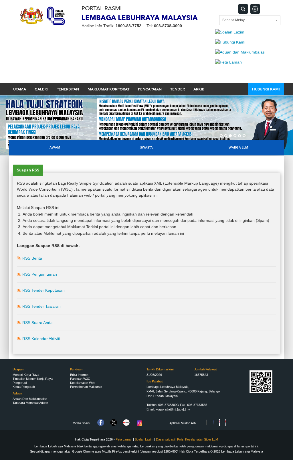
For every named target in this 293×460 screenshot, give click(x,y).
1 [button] (221, 135)
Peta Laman (124, 439)
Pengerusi (20, 382)
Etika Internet (79, 374)
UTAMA (19, 89)
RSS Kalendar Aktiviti (41, 338)
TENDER (177, 89)
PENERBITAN (67, 89)
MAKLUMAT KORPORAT (108, 89)
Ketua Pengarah (24, 386)
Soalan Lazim (144, 439)
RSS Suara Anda (37, 322)
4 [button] (234, 135)
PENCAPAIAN (150, 89)
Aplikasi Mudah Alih (182, 423)
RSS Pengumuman (39, 274)
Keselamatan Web (82, 382)
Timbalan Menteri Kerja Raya (33, 378)
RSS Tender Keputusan (43, 290)
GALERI (41, 89)
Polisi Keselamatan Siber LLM (197, 439)
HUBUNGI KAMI (266, 89)
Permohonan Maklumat (86, 386)
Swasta (146, 147)
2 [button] (225, 135)
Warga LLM (238, 147)
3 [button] (230, 135)
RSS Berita (32, 258)
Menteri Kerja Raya (26, 374)
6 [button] (244, 135)
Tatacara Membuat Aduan (30, 402)
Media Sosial (81, 423)
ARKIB (198, 89)
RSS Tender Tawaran (41, 306)
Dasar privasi (165, 439)
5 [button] (239, 135)
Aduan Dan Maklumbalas (30, 398)
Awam (55, 147)
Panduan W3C (80, 378)
